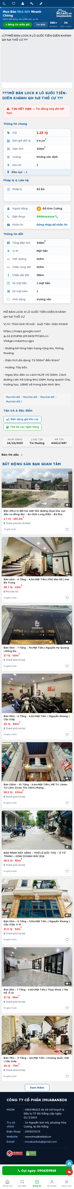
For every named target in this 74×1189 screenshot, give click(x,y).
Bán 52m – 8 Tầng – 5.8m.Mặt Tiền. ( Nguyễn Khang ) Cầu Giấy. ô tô (37, 923)
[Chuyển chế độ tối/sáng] (5, 3)
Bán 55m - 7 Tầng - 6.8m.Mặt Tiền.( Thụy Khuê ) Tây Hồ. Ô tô (36, 991)
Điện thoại (13, 1131)
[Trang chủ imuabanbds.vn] (64, 13)
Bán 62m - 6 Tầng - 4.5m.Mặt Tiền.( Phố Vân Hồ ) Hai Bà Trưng (36, 581)
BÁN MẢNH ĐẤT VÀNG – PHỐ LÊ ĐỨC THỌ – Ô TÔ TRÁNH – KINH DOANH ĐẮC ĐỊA (35, 854)
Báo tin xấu (11, 454)
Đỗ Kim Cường (50, 208)
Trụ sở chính (11, 1124)
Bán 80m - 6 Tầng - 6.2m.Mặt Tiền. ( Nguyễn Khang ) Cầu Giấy (36, 718)
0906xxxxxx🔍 (47, 216)
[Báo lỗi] (69, 1163)
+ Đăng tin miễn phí (18, 24)
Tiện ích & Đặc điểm (17, 410)
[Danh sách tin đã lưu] (14, 3)
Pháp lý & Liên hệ (16, 180)
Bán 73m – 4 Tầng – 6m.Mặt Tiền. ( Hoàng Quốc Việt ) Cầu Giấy (36, 1059)
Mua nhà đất (13, 397)
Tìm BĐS (40, 24)
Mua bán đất (30, 397)
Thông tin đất (13, 234)
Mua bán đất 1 (14, 401)
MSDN (11, 1109)
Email (10, 1141)
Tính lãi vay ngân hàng (24, 427)
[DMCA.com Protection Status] (31, 1153)
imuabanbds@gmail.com (41, 1141)
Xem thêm (37, 1087)
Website (12, 1136)
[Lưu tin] (67, 529)
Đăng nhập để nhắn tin (52, 224)
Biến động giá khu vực (24, 419)
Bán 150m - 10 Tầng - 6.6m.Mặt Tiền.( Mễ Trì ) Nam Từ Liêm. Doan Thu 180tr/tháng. (35, 786)
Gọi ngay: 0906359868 (38, 1170)
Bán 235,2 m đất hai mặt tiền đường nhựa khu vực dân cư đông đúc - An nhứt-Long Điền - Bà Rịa (34, 512)
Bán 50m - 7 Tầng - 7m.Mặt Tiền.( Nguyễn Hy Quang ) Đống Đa (36, 649)
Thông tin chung (15, 124)
